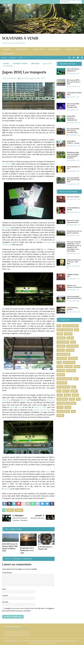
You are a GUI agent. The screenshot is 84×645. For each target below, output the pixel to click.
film (59, 362)
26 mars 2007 (72, 199)
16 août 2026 (72, 86)
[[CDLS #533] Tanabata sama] (61, 95)
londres (61, 371)
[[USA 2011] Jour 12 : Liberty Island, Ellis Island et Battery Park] (10, 537)
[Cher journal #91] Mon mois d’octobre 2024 (73, 179)
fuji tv (60, 367)
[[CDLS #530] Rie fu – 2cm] (61, 169)
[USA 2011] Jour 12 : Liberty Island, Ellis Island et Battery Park (10, 547)
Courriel (5, 595)
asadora (68, 334)
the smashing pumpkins (66, 403)
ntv (73, 387)
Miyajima (23, 400)
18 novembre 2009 (74, 266)
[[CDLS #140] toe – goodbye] (61, 310)
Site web (5, 602)
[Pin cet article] (18, 504)
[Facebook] (73, 58)
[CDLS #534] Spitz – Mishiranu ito (73, 70)
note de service (63, 387)
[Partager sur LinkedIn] (14, 504)
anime (60, 334)
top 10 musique (63, 411)
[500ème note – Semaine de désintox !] (61, 288)
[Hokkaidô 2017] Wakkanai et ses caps (27, 550)
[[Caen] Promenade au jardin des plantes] (61, 233)
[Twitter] (69, 58)
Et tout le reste (8, 54)
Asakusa (37, 240)
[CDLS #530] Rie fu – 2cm (74, 168)
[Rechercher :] (71, 2)
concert (70, 350)
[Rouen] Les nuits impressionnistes (73, 221)
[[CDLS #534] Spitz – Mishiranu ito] (61, 71)
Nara (20, 407)
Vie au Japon (6, 49)
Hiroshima (6, 400)
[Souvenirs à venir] (42, 32)
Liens (20, 57)
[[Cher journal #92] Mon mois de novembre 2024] (61, 131)
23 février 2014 (73, 212)
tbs (78, 399)
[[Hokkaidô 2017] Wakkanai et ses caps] (28, 539)
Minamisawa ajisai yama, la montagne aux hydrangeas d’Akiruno (73, 155)
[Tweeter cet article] (9, 504)
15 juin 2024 (72, 301)
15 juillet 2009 (73, 225)
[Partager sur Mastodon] (37, 504)
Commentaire (7, 573)
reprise (74, 391)
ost (59, 391)
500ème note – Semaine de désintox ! (74, 286)
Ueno (45, 249)
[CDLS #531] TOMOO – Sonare (73, 142)
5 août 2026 (72, 110)
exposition (62, 358)
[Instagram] (82, 58)
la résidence (6, 164)
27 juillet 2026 (73, 122)
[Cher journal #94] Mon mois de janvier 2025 (73, 82)
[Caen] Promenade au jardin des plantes (74, 232)
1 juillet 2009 (72, 278)
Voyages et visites (72, 49)
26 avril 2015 (72, 253)
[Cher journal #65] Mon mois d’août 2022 (74, 297)
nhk (75, 379)
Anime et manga (54, 49)
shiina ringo (62, 399)
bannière (61, 338)
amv (76, 330)
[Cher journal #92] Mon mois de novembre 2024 (73, 130)
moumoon (71, 371)
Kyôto (12, 407)
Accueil (4, 57)
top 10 (68, 407)
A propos (13, 57)
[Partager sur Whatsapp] (33, 504)
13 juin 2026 (72, 184)
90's (59, 326)
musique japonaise (64, 379)
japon (10, 510)
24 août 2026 (72, 73)
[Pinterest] (78, 58)
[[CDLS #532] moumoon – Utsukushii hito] (61, 118)
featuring (73, 358)
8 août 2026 (72, 97)
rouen (75, 395)
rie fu (60, 395)
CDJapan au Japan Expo (73, 275)
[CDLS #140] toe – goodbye (73, 308)
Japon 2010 (23, 78)
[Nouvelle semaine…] (61, 199)
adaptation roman (65, 330)
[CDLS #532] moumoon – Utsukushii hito (72, 118)
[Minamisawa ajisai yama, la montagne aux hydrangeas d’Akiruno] (61, 154)
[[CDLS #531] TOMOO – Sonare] (61, 143)
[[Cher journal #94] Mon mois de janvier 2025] (61, 82)
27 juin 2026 (72, 160)
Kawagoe (48, 242)
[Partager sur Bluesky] (47, 504)
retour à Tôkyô (40, 407)
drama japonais (63, 354)
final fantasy (69, 362)
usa (73, 411)
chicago (61, 350)
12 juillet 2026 (73, 135)
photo (65, 391)
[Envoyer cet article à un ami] (23, 504)
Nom (4, 589)
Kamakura (6, 227)
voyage (19, 510)
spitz (72, 399)
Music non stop (22, 49)
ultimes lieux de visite (42, 410)
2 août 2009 (72, 290)
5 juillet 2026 (72, 145)
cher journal (72, 346)
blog (73, 342)
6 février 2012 (73, 312)
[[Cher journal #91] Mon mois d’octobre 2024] (61, 180)
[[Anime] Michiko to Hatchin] (61, 210)
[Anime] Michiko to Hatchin (73, 209)
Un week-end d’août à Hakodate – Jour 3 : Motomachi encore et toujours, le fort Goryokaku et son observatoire (74, 246)
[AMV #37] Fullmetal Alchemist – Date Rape (74, 262)
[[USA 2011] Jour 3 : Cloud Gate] (46, 539)
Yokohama (6, 245)
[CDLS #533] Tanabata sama (74, 93)
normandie (62, 383)
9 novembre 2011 (11, 78)
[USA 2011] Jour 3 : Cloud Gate (45, 548)
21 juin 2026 (72, 171)
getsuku (68, 367)
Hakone (6, 489)
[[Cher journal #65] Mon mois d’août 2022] (61, 299)
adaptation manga (70, 326)
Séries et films (38, 49)
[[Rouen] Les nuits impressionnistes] (61, 222)
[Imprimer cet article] (28, 504)
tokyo (60, 407)
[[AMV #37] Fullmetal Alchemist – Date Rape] (61, 262)
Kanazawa (50, 400)
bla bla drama (63, 342)
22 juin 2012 (72, 235)
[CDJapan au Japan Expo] (61, 277)
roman (67, 395)
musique (61, 375)
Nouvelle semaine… (74, 197)
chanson (61, 346)
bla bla (70, 338)
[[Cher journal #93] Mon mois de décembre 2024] (61, 106)
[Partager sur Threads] (52, 504)
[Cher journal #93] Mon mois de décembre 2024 (73, 105)
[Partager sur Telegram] (42, 504)
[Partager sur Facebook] (4, 504)
